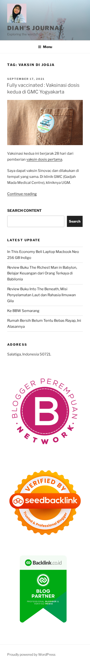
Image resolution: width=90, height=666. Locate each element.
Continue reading (22, 194)
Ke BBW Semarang (23, 311)
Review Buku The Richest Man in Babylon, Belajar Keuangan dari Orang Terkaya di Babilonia (42, 273)
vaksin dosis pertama (44, 159)
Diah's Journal (35, 28)
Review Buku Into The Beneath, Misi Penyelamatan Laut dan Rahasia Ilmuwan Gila (41, 295)
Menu (47, 47)
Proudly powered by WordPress (31, 654)
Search (74, 221)
